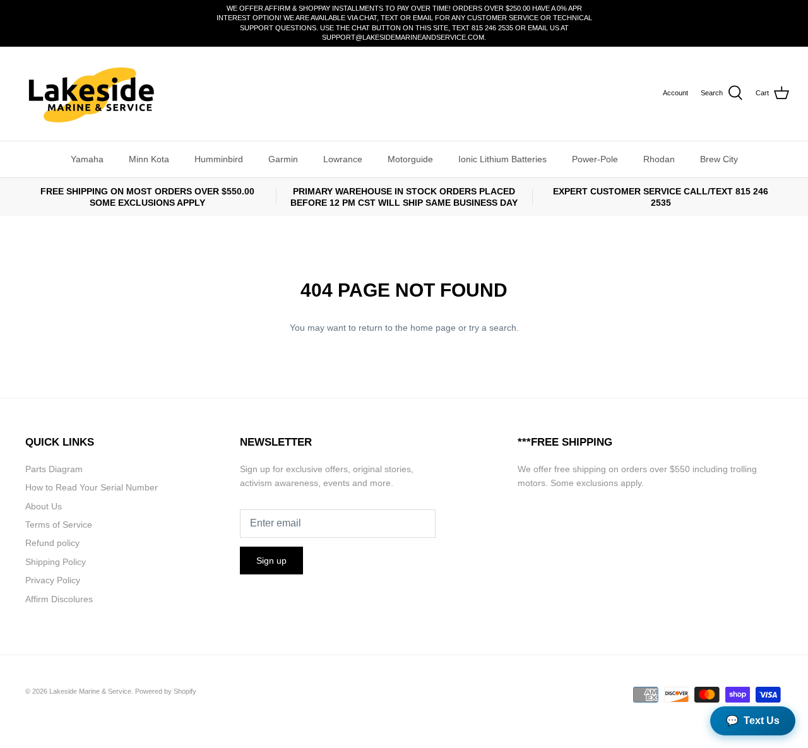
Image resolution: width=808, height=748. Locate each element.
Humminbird (218, 159)
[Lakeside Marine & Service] (90, 93)
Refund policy (52, 543)
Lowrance (342, 159)
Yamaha (87, 159)
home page (433, 328)
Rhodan (659, 159)
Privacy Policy (52, 580)
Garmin (283, 159)
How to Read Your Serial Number (91, 487)
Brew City (719, 159)
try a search (492, 328)
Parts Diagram (54, 469)
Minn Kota (149, 159)
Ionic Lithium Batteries (502, 159)
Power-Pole (595, 159)
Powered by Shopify (165, 691)
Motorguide (410, 159)
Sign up (271, 560)
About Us (43, 506)
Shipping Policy (55, 562)
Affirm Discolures (59, 599)
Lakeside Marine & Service (90, 691)
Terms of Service (58, 524)
